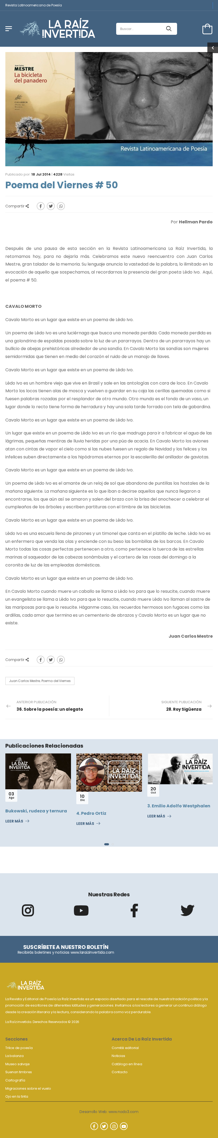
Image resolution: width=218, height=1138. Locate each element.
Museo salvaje (17, 1064)
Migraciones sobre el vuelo (28, 1088)
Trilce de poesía (19, 1047)
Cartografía (15, 1080)
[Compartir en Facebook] (41, 206)
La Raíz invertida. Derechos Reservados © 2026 (42, 1022)
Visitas (63, 174)
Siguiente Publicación (181, 706)
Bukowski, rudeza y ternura (36, 811)
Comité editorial (125, 1047)
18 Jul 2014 (41, 174)
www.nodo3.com (123, 1111)
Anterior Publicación (49, 706)
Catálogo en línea (127, 1064)
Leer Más (14, 821)
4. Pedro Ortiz (91, 813)
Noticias (118, 1055)
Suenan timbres (18, 1072)
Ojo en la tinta (16, 1096)
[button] (106, 844)
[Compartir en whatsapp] (61, 206)
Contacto (119, 1072)
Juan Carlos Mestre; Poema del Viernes (40, 681)
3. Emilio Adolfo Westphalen (178, 806)
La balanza (14, 1055)
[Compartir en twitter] (51, 206)
